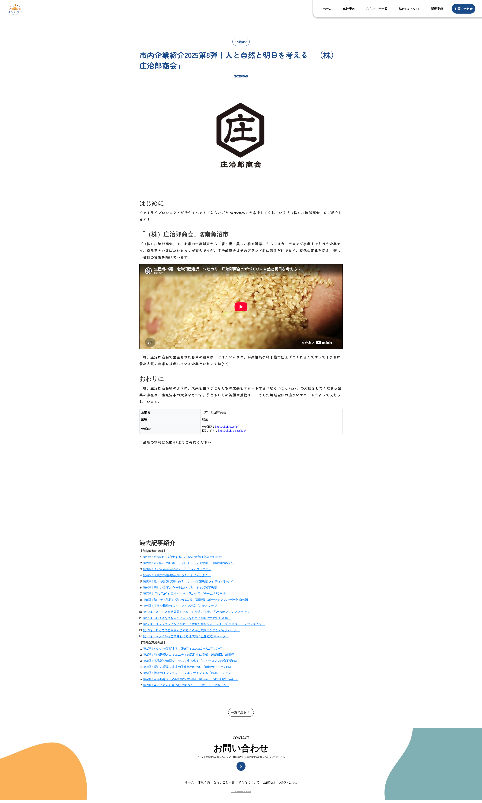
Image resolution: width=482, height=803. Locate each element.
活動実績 (269, 782)
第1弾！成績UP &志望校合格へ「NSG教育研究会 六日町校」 (184, 557)
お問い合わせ (288, 782)
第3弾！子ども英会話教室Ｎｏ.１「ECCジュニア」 (177, 569)
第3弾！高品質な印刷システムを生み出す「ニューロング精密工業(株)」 (191, 660)
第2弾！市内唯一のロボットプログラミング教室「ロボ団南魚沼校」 (189, 563)
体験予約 (204, 782)
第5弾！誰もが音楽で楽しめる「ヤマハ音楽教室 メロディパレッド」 (189, 581)
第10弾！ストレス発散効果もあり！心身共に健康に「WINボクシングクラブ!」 (196, 611)
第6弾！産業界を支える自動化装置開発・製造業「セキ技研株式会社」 (190, 679)
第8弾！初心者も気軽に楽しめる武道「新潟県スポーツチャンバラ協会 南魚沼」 (197, 599)
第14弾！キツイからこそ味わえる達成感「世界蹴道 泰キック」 (186, 636)
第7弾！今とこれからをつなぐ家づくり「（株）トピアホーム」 (186, 685)
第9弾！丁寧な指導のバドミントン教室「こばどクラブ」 (181, 605)
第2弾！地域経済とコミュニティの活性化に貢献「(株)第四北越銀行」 (190, 654)
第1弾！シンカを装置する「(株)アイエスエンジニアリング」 (184, 648)
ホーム (189, 782)
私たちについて (248, 782)
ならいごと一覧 (224, 782)
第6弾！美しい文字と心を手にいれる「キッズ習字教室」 (181, 587)
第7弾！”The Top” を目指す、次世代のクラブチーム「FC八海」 (186, 593)
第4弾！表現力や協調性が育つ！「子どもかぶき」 (177, 575)
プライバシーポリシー (241, 791)
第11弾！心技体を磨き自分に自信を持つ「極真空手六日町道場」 (187, 618)
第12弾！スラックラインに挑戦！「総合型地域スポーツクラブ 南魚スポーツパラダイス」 (204, 624)
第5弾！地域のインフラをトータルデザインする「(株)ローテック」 (188, 672)
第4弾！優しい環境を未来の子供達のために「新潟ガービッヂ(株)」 (188, 666)
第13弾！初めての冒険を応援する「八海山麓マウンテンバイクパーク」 (191, 630)
